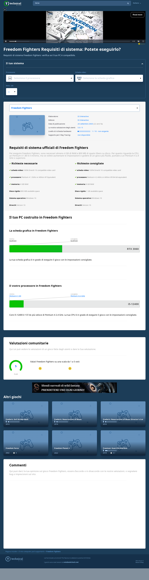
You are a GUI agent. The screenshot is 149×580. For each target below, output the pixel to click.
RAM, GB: (10, 85)
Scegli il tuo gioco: (74, 108)
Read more (137, 15)
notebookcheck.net (71, 562)
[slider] (69, 41)
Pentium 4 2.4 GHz (78, 296)
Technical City (12, 3)
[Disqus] (74, 514)
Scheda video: (80, 72)
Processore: (10, 72)
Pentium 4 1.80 (15, 296)
